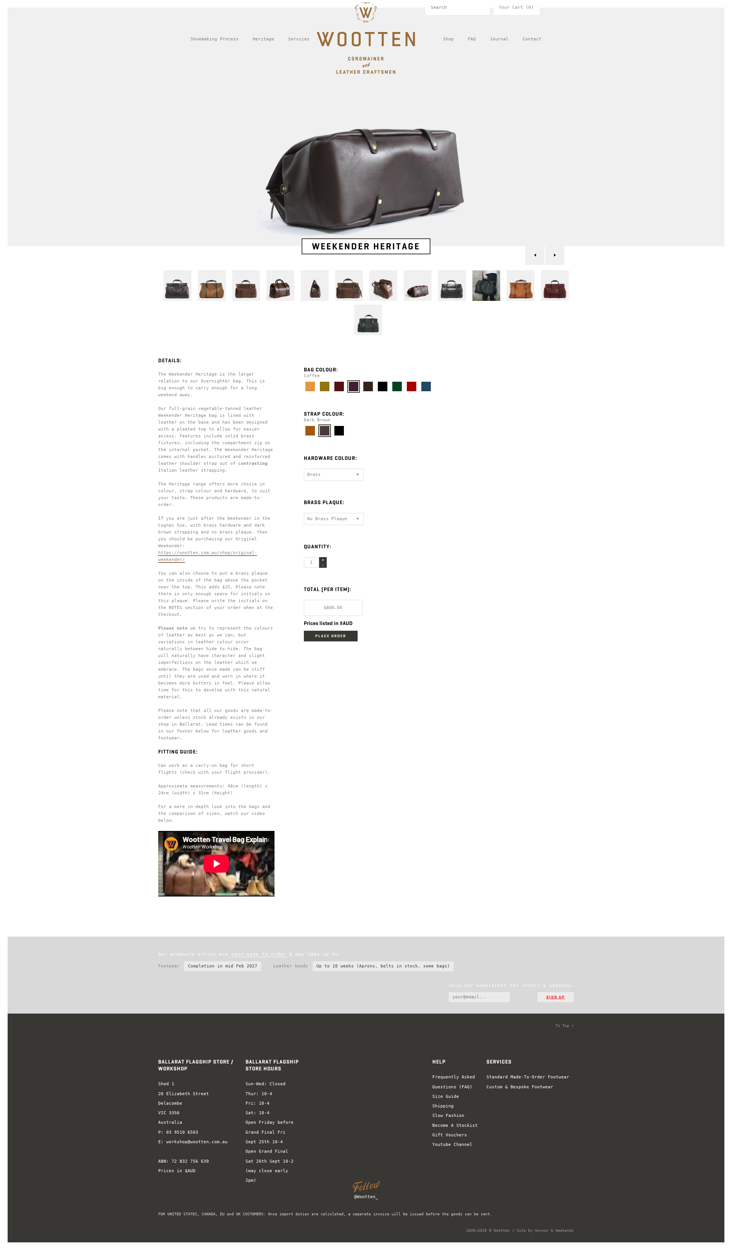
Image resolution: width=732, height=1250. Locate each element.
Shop (448, 39)
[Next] (554, 255)
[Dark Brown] (324, 430)
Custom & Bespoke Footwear (519, 1087)
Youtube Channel (452, 1144)
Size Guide (445, 1096)
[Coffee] (353, 386)
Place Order (330, 636)
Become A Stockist (455, 1125)
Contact (532, 39)
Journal (499, 39)
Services (299, 39)
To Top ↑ (564, 1025)
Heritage (263, 39)
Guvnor (542, 1230)
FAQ (472, 39)
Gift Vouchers (449, 1135)
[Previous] (534, 255)
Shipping (443, 1106)
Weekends (564, 1230)
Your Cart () (516, 7)
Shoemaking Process (215, 39)
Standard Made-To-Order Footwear (527, 1077)
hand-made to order (258, 954)
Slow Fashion (448, 1115)
